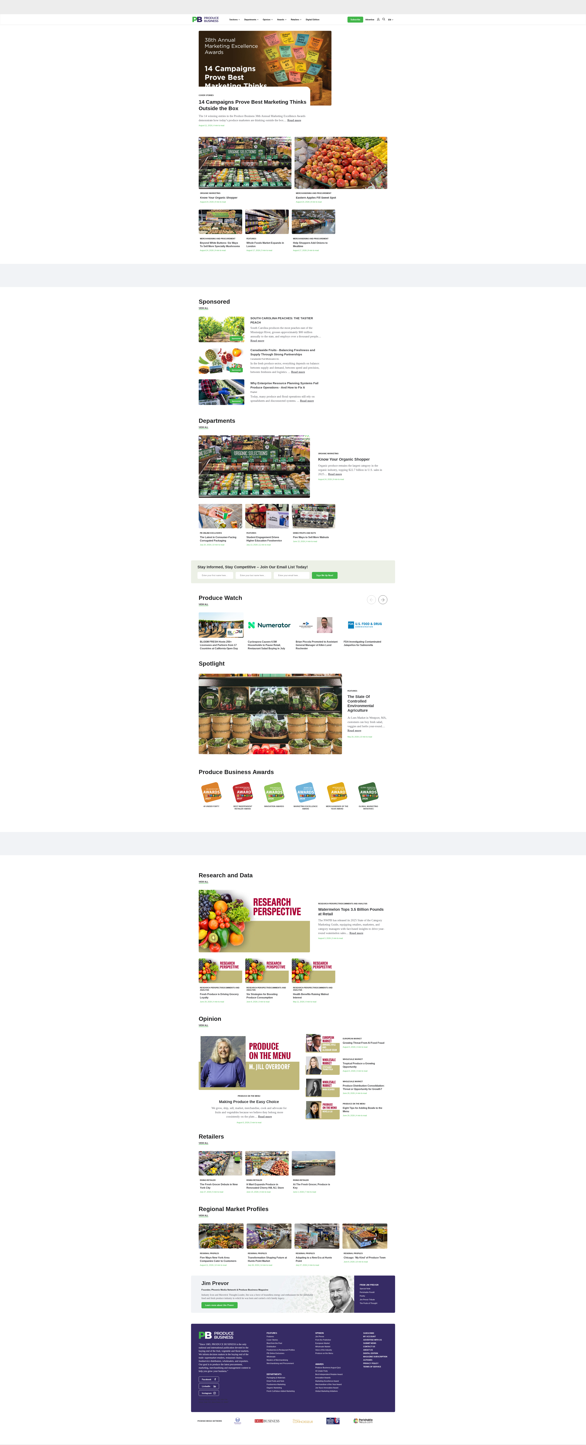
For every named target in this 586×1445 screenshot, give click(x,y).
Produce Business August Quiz (328, 1368)
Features (270, 1336)
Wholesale (271, 1357)
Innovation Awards (323, 1378)
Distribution (271, 1347)
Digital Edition (312, 19)
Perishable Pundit (367, 1292)
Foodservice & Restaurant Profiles (281, 1350)
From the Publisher (323, 1340)
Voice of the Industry (323, 1350)
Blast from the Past (274, 1343)
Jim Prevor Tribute (367, 1300)
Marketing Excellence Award (327, 1381)
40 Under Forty (321, 1371)
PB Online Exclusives (275, 1353)
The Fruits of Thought (368, 1303)
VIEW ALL (203, 308)
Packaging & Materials (276, 1378)
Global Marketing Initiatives (326, 1391)
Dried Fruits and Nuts (275, 1381)
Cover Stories (272, 1340)
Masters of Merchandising (277, 1360)
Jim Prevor (319, 1336)
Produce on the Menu (324, 1353)
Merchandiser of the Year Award (328, 1384)
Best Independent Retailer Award (329, 1374)
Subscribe (355, 19)
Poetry (362, 1296)
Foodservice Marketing (276, 1384)
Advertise (369, 19)
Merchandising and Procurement (280, 1363)
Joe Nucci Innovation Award (326, 1388)
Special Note (365, 1289)
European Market (322, 1343)
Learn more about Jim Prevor (219, 1305)
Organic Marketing (274, 1388)
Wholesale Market (322, 1347)
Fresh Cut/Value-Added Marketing (281, 1391)
